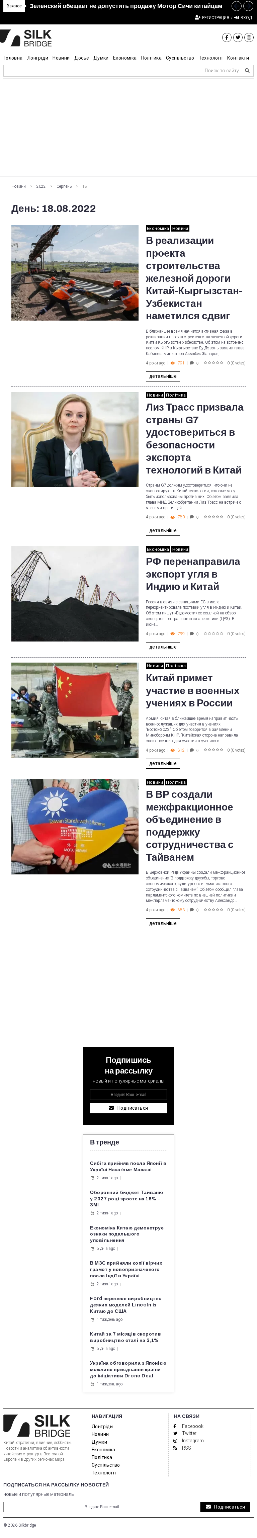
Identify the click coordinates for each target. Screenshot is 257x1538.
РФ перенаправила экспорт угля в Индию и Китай (193, 574)
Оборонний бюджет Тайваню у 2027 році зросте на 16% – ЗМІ (126, 1199)
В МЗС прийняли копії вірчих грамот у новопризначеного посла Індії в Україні (126, 1269)
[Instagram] (249, 37)
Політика (176, 395)
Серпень (64, 186)
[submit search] (247, 70)
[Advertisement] (128, 129)
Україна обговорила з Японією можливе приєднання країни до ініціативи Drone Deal (128, 1369)
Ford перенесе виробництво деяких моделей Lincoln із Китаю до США (126, 1305)
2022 (41, 186)
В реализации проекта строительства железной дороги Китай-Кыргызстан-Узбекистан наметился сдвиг (194, 278)
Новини (18, 186)
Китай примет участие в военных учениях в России (193, 690)
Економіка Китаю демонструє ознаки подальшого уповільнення (127, 1234)
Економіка (158, 228)
